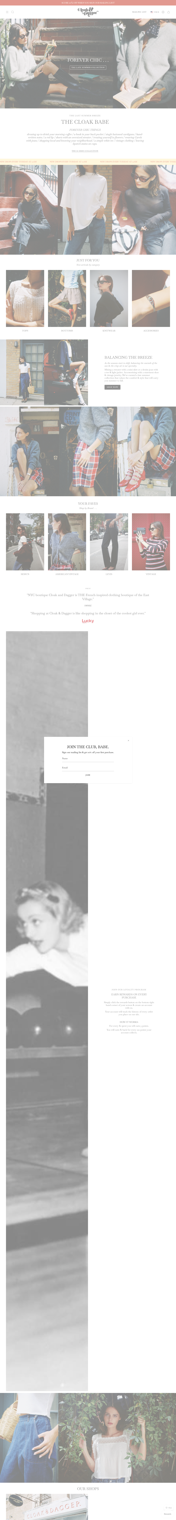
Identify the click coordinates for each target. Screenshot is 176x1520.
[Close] (128, 740)
